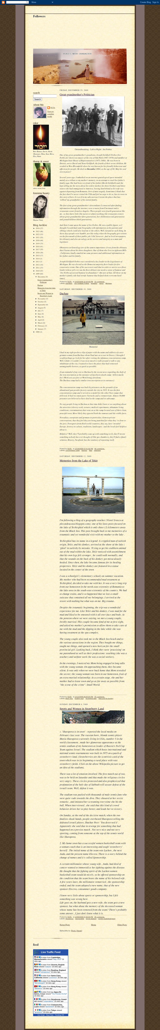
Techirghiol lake (91, 698)
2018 (38, 246)
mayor (101, 283)
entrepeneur (45, 972)
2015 (38, 255)
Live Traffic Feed (50, 952)
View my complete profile (50, 113)
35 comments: (99, 697)
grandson (68, 283)
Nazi (90, 450)
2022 (38, 234)
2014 (38, 258)
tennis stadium (91, 919)
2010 (38, 271)
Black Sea (69, 698)
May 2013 (57, 959)
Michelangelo (40, 983)
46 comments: (99, 449)
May (40, 317)
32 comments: (99, 282)
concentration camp (72, 450)
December (42, 276)
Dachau (40, 285)
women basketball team (106, 919)
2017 (38, 249)
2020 (38, 240)
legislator (94, 283)
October (41, 301)
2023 (38, 231)
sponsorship (79, 919)
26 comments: (99, 917)
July (39, 310)
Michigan (108, 283)
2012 (38, 264)
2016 (38, 252)
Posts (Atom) (76, 930)
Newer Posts (65, 924)
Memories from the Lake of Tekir (79, 460)
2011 (38, 267)
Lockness (53, 977)
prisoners (97, 450)
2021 (38, 237)
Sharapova (69, 919)
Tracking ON (59, 1015)
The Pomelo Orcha (59, 994)
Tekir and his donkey (105, 698)
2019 (38, 243)
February (41, 326)
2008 (38, 332)
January (41, 329)
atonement (50, 1007)
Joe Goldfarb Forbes (81, 283)
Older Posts (122, 924)
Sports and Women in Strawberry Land (45, 294)
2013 (38, 261)
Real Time (49, 1015)
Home (93, 924)
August (40, 308)
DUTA (52, 107)
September (42, 304)
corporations (48, 1001)
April (40, 320)
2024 (38, 228)
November (42, 298)
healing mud (79, 698)
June (40, 314)
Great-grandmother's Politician (45, 281)
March (40, 323)
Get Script (41, 1015)
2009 (38, 274)
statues (48, 967)
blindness (38, 988)
